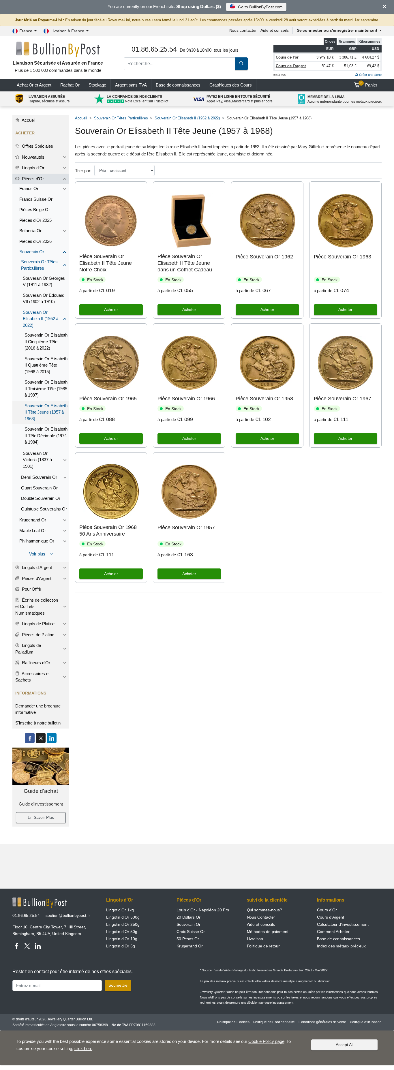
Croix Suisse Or (191, 931)
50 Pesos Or (188, 938)
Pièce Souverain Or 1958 (264, 398)
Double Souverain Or (40, 498)
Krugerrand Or (32, 519)
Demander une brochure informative (38, 709)
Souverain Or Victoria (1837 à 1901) (37, 460)
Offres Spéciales (37, 146)
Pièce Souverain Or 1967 (342, 398)
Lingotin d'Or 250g (123, 924)
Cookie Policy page (266, 1041)
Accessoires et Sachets (32, 677)
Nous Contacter (261, 917)
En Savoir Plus (41, 817)
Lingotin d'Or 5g (120, 946)
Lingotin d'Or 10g (121, 938)
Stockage (97, 84)
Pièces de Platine (37, 634)
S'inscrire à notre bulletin (38, 722)
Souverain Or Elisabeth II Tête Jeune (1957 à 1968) (46, 412)
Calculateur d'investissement (343, 924)
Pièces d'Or (32, 178)
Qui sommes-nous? (264, 910)
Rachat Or (70, 84)
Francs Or (28, 188)
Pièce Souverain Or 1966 (186, 398)
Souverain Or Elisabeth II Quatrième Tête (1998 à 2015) (46, 365)
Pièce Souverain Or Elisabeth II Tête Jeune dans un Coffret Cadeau (184, 263)
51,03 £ (350, 66)
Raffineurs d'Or (35, 662)
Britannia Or (30, 230)
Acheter (111, 309)
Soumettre (117, 985)
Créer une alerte (370, 74)
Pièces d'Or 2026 (35, 241)
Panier (369, 84)
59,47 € (328, 66)
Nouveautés (32, 157)
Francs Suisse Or (35, 199)
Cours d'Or (327, 910)
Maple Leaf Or (32, 530)
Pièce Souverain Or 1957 (186, 527)
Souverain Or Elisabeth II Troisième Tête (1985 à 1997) (46, 388)
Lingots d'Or (32, 167)
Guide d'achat (41, 791)
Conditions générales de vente (322, 1022)
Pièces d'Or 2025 (35, 220)
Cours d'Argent (330, 917)
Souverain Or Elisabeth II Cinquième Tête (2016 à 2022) (46, 341)
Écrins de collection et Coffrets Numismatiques (36, 606)
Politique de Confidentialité (274, 1022)
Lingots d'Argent (36, 567)
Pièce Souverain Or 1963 (342, 257)
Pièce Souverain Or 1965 (108, 398)
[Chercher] (241, 63)
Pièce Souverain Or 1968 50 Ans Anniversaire (108, 530)
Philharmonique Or (36, 540)
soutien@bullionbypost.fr (68, 915)
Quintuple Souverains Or (44, 508)
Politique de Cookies (233, 1022)
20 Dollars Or (188, 917)
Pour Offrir (31, 589)
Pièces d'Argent (36, 578)
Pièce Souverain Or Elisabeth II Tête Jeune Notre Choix (105, 263)
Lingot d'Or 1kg (120, 910)
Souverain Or (31, 251)
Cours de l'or (287, 57)
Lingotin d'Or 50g (121, 931)
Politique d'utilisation (366, 1022)
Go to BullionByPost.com (260, 7)
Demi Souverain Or (39, 477)
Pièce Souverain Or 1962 (264, 257)
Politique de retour (263, 946)
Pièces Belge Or (34, 209)
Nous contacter (243, 30)
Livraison (255, 938)
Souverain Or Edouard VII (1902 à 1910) (43, 298)
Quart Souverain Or (39, 487)
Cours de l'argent (291, 66)
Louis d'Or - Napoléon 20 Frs (203, 910)
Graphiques (230, 84)
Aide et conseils (274, 30)
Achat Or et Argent (34, 84)
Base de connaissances (178, 84)
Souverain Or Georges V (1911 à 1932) (44, 281)
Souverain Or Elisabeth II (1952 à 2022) (187, 118)
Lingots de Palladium (28, 648)
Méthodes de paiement (267, 931)
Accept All (344, 1044)
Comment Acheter (333, 931)
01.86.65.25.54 (26, 915)
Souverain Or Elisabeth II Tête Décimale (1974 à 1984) (46, 435)
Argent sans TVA (131, 84)
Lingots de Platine (38, 623)
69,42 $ (373, 66)
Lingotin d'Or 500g (123, 917)
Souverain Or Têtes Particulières (121, 118)
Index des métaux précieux (341, 946)
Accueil (81, 118)
